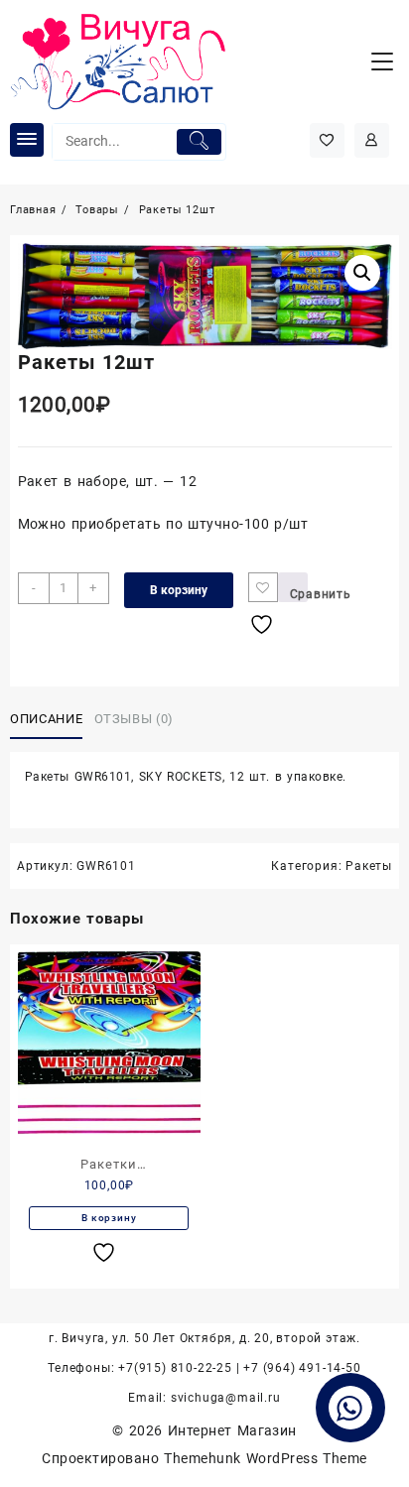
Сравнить (299, 594)
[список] (106, 1252)
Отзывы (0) (134, 718)
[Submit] (199, 142)
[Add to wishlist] (263, 587)
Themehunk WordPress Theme (265, 1458)
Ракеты (368, 866)
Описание (46, 718)
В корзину (178, 590)
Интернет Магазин (232, 1430)
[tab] (50, 719)
